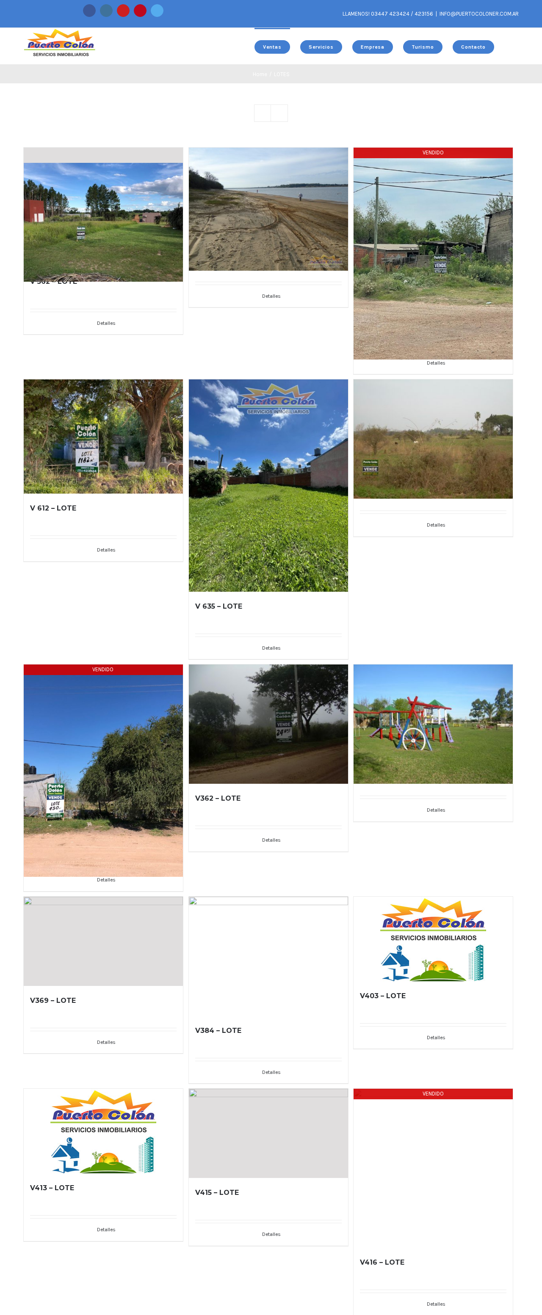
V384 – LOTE (218, 1031)
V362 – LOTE (218, 798)
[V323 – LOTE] (433, 424)
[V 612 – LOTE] (103, 436)
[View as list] (279, 113)
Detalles (106, 323)
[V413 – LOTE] (103, 1131)
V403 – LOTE (383, 996)
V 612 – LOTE (53, 508)
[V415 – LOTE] (268, 1133)
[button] (506, 46)
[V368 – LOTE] (433, 709)
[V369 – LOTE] (103, 941)
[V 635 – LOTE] (268, 485)
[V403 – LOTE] (433, 939)
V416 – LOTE (382, 1262)
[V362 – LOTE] (268, 724)
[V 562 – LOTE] (103, 207)
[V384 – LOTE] (268, 956)
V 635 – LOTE (218, 606)
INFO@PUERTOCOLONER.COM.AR (479, 14)
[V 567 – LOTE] (268, 194)
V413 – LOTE (52, 1188)
